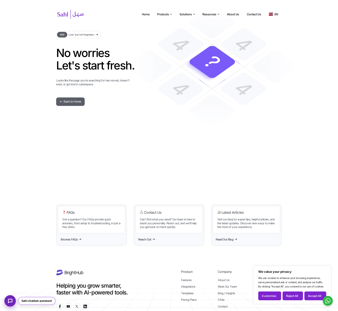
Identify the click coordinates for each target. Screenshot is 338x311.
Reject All (292, 296)
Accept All (314, 296)
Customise (269, 296)
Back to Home (72, 101)
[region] (292, 285)
